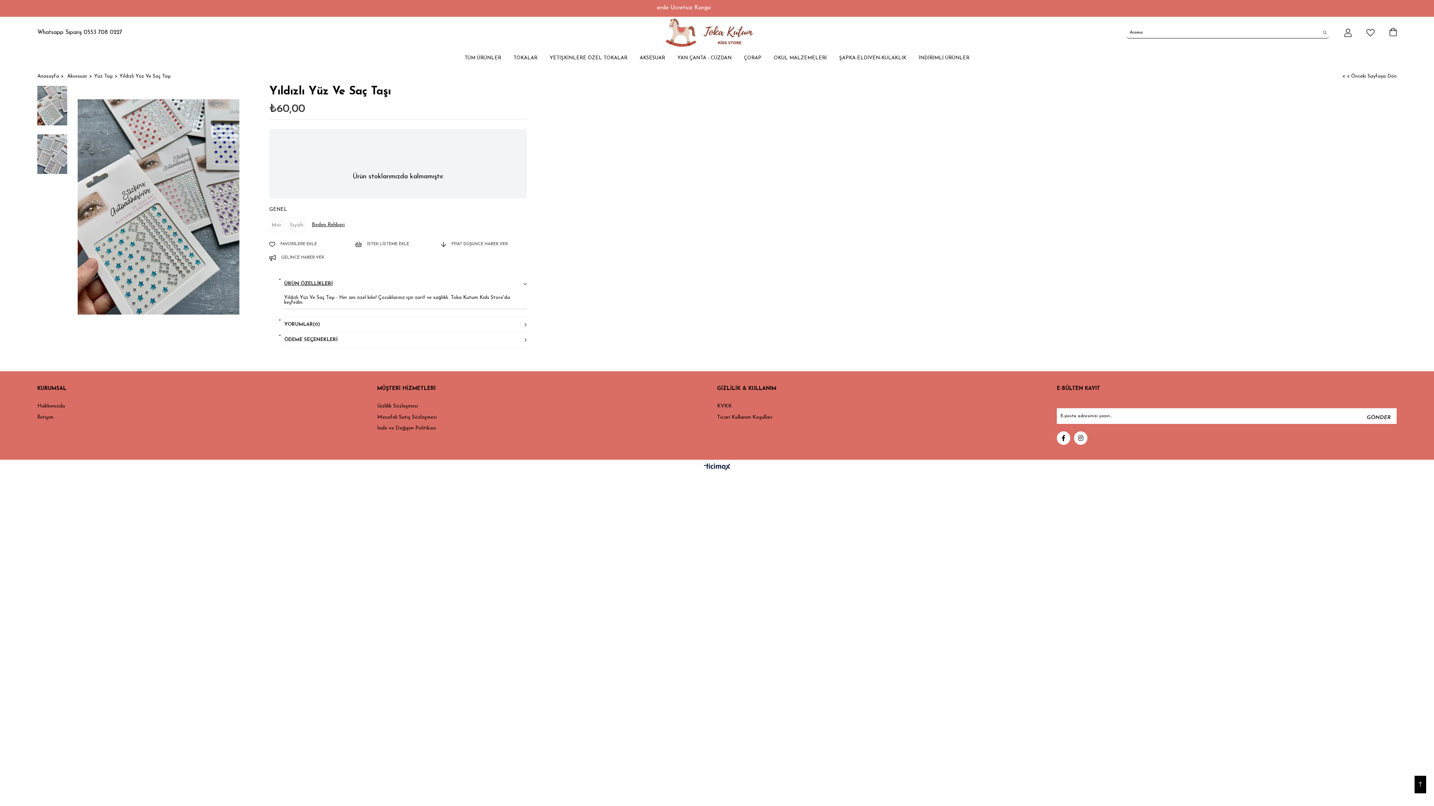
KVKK (724, 406)
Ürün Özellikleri (308, 283)
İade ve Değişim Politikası (406, 428)
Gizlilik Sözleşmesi (397, 406)
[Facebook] (1063, 438)
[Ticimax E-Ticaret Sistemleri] (717, 467)
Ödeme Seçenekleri (311, 339)
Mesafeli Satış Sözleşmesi (407, 417)
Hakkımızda (51, 406)
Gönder (1379, 418)
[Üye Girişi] (1347, 33)
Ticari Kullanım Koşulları (744, 417)
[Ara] (1325, 32)
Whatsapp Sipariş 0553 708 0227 (79, 32)
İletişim (45, 417)
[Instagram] (1080, 438)
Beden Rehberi (328, 224)
